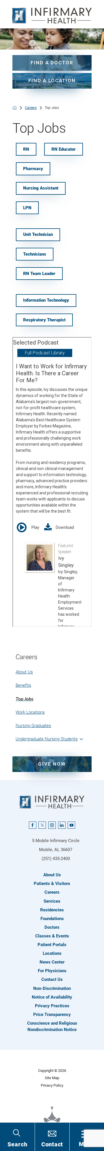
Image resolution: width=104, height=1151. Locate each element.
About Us (24, 672)
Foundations (52, 918)
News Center (52, 962)
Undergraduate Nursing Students (47, 739)
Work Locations (30, 712)
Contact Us (52, 979)
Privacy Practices (52, 1005)
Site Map (52, 1078)
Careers (31, 108)
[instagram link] (52, 825)
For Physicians (52, 970)
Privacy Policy (52, 1085)
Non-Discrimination (52, 988)
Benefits (23, 685)
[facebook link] (32, 825)
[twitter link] (42, 825)
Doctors (52, 927)
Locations (52, 953)
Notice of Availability (52, 997)
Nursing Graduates (33, 725)
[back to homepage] (14, 107)
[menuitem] (52, 672)
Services (52, 901)
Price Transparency (52, 1014)
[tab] (81, 739)
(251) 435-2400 (56, 858)
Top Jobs (25, 699)
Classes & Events (52, 936)
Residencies (52, 910)
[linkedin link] (62, 825)
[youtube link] (71, 825)
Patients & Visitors (52, 883)
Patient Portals (52, 944)
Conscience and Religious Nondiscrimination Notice (52, 1026)
